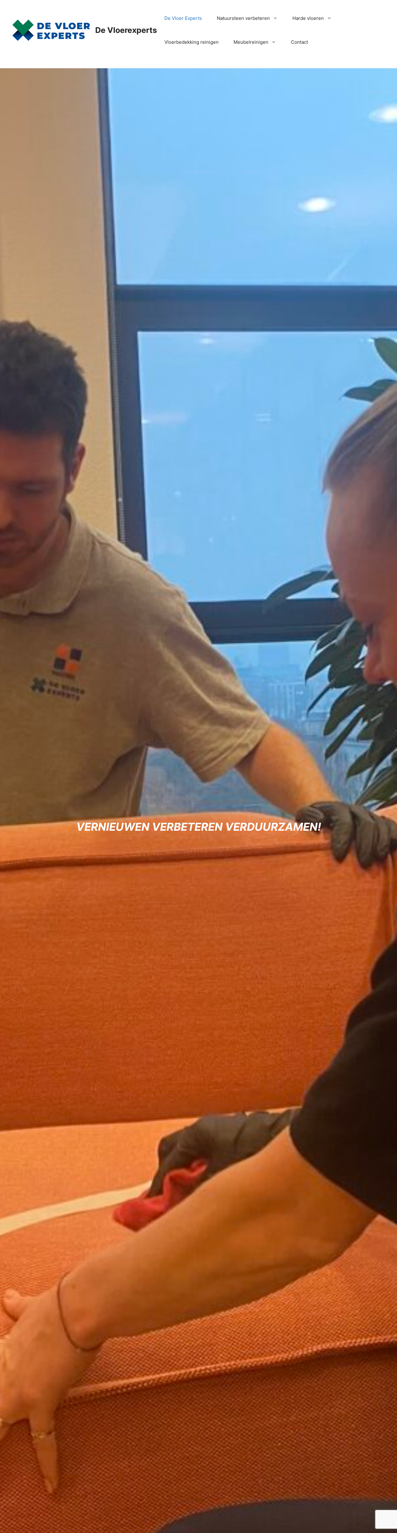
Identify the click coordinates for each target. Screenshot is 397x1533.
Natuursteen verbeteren (243, 18)
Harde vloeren (308, 18)
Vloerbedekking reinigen (191, 42)
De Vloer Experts (183, 18)
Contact (299, 42)
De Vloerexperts (126, 30)
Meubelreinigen (251, 42)
